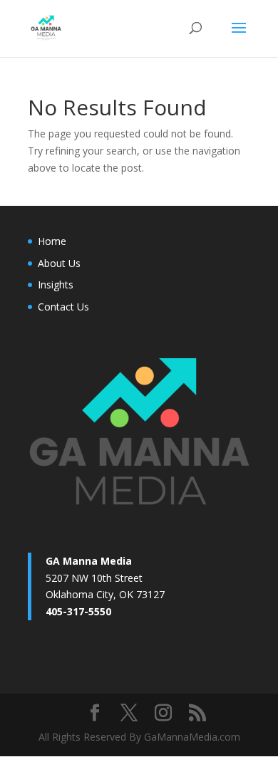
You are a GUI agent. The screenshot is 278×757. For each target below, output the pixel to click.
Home (52, 241)
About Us (59, 263)
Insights (55, 284)
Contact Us (63, 306)
